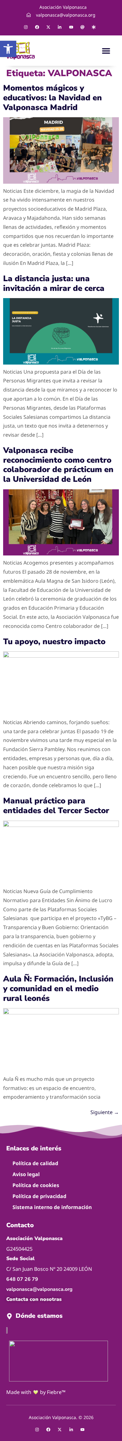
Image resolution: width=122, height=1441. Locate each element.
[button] (106, 50)
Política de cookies (36, 1185)
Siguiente (104, 1112)
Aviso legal (26, 1174)
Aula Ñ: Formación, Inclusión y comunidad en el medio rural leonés (58, 988)
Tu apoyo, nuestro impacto (54, 641)
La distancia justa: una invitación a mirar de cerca (53, 283)
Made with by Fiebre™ (35, 1392)
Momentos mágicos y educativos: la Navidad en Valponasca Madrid (52, 97)
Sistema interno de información (52, 1207)
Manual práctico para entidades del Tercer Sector (56, 805)
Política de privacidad (39, 1196)
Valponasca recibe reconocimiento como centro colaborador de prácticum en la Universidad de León (58, 465)
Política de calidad (35, 1163)
